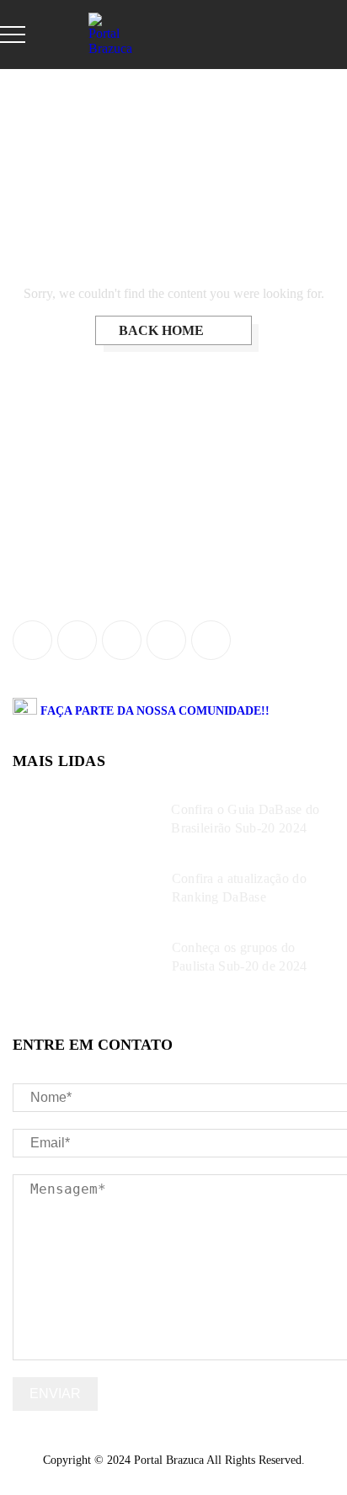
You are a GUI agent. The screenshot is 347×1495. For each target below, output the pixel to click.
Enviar (55, 1393)
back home (163, 330)
